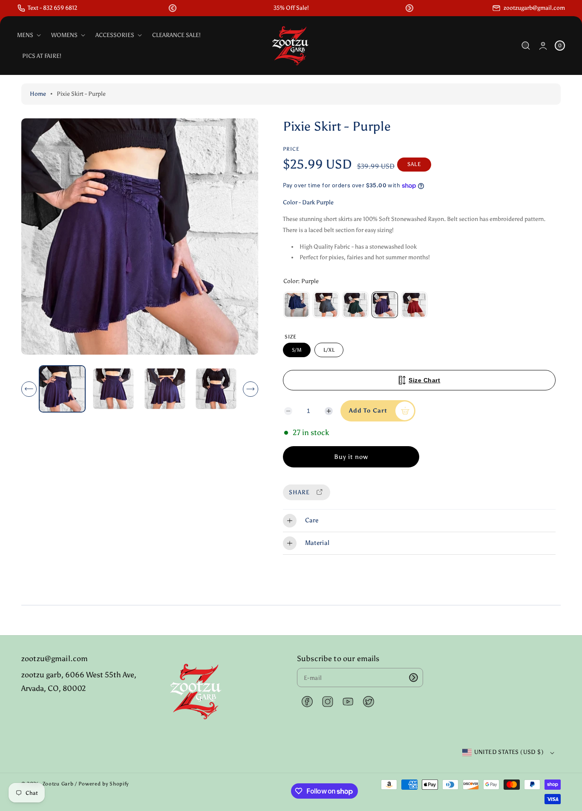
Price (291, 149)
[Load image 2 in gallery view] (113, 389)
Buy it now (351, 457)
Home (38, 93)
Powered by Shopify (103, 784)
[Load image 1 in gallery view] (62, 388)
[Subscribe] (413, 677)
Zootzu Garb (58, 784)
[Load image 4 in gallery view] (216, 389)
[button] (172, 8)
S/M (297, 350)
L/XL (328, 350)
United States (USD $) (509, 752)
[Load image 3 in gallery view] (165, 389)
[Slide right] (250, 389)
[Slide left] (29, 389)
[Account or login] (543, 45)
